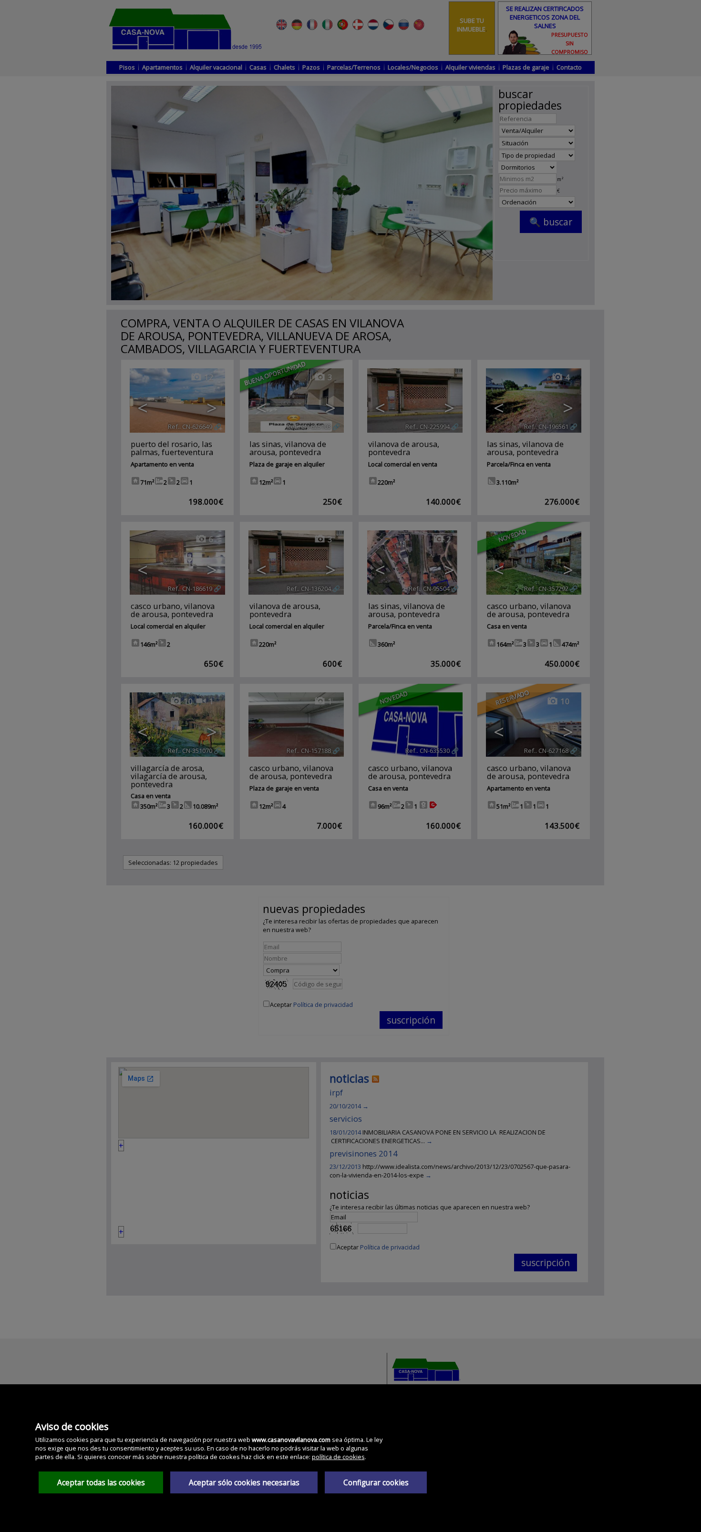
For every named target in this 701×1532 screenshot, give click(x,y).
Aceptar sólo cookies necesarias (244, 1483)
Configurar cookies (376, 1483)
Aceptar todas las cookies (101, 1483)
